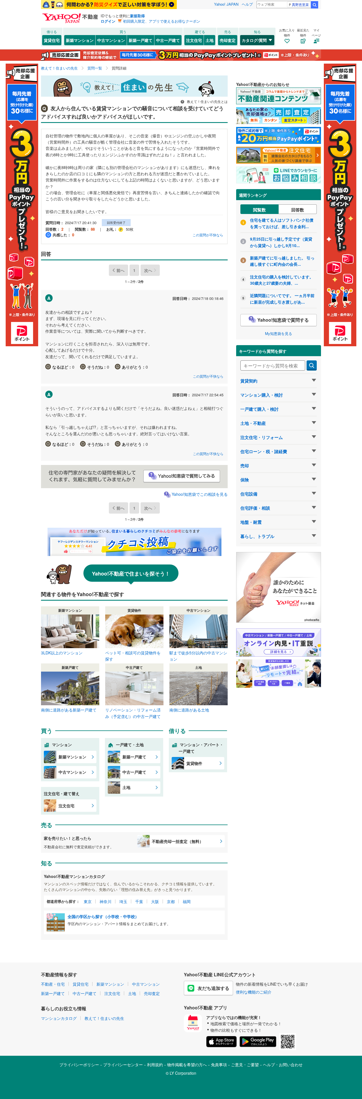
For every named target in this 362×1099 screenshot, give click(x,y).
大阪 (155, 901)
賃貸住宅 (52, 40)
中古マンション (111, 40)
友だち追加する (213, 988)
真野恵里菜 (300, 4)
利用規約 (155, 1064)
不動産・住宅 (53, 984)
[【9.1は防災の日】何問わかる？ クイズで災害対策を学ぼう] (109, 4)
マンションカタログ (59, 1018)
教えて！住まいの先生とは (207, 101)
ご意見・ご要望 (245, 1064)
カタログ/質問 (254, 40)
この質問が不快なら (208, 234)
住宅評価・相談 (255, 508)
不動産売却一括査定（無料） (177, 841)
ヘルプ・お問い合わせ (283, 1064)
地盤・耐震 (251, 522)
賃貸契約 (248, 381)
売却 (244, 465)
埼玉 (123, 901)
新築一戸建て (140, 40)
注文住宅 (194, 40)
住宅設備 (248, 494)
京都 (171, 901)
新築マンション (80, 40)
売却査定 (228, 40)
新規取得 (137, 15)
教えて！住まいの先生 (104, 1018)
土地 (210, 40)
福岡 (187, 901)
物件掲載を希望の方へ (187, 1064)
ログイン (108, 21)
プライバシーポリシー (79, 1064)
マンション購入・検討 (261, 395)
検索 (314, 4)
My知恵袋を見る (278, 333)
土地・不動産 (253, 423)
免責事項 (219, 1064)
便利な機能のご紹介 (254, 992)
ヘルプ (247, 4)
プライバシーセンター (123, 1064)
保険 (244, 480)
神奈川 (105, 901)
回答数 (297, 210)
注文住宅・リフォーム (261, 437)
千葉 (139, 901)
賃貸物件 (194, 763)
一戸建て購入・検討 (259, 409)
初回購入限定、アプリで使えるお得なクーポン (161, 21)
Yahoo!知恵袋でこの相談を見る (200, 494)
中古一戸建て (168, 40)
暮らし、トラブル (257, 536)
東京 (88, 901)
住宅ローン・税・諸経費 (263, 451)
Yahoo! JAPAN (226, 4)
